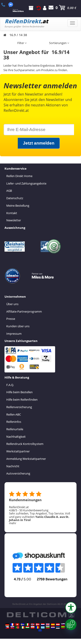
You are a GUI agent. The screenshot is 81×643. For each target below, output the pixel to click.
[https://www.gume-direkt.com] (63, 624)
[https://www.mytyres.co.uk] (48, 624)
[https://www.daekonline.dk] (37, 624)
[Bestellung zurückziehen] (39, 7)
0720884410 (5, 4)
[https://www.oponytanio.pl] (32, 627)
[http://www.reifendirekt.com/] (40, 630)
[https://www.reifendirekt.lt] (63, 627)
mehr (12, 523)
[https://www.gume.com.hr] (53, 627)
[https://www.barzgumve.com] (48, 627)
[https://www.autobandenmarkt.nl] (43, 624)
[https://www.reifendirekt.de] (7, 624)
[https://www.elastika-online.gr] (43, 627)
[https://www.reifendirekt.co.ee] (58, 627)
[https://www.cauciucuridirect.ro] (37, 627)
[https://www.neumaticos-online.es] (53, 624)
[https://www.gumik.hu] (27, 627)
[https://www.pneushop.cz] (7, 627)
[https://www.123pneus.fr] (12, 624)
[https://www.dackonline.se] (22, 624)
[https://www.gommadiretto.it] (27, 624)
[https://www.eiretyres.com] (22, 627)
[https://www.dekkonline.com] (32, 624)
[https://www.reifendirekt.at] (58, 624)
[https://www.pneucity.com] (17, 627)
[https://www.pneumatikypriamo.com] (12, 627)
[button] (70, 607)
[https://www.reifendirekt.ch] (17, 624)
